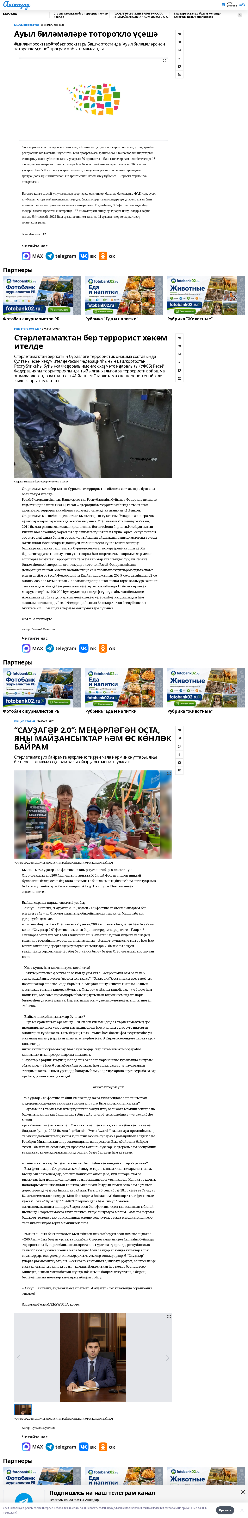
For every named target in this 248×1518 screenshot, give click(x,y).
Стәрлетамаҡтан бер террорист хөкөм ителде (80, 15)
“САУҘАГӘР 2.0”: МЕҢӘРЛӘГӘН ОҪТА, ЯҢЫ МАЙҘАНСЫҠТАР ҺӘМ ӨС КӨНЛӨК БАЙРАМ (140, 15)
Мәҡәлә (10, 14)
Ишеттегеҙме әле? (27, 328)
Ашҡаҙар (16, 4)
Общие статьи (24, 721)
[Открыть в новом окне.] (32, 256)
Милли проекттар (26, 25)
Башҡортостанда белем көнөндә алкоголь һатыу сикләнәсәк (197, 15)
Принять (225, 1510)
